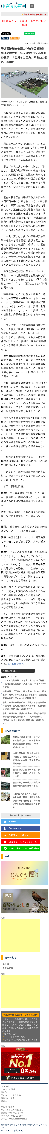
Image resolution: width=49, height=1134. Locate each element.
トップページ (7, 1086)
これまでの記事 (8, 1089)
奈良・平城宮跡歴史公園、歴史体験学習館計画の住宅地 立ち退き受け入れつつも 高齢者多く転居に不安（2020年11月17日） (24, 705)
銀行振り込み (10, 1034)
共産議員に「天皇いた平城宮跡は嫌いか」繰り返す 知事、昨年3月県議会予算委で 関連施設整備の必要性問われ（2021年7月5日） (25, 694)
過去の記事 (8, 968)
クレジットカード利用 (14, 1036)
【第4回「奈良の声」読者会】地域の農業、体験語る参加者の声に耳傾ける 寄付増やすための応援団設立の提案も (26, 800)
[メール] (5, 38)
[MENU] (32, 6)
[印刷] (15, 38)
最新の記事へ (11, 671)
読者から (5, 1101)
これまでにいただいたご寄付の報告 (21, 1040)
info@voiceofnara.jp (18, 1119)
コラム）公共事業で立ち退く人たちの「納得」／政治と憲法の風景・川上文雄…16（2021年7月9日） (24, 683)
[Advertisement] (20, 935)
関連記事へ (17, 663)
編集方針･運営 (8, 1098)
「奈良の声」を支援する (34, 14)
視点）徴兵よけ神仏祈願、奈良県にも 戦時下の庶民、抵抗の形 (26, 772)
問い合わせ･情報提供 (11, 1095)
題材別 (6, 964)
